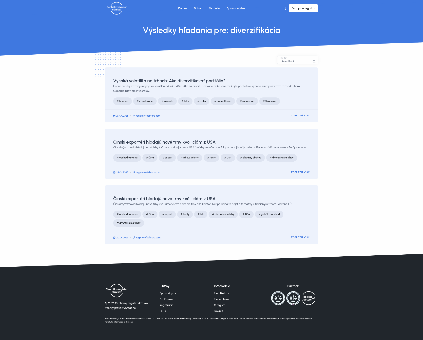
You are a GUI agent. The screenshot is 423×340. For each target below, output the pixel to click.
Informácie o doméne (123, 322)
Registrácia (166, 305)
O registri (219, 305)
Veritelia (214, 8)
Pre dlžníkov (221, 293)
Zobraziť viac (300, 115)
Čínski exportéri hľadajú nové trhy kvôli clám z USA (164, 142)
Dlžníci (198, 8)
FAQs (162, 311)
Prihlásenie (166, 299)
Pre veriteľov (221, 299)
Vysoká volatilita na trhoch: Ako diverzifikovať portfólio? (169, 80)
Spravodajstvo (236, 8)
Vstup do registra (303, 8)
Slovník (218, 311)
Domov (182, 8)
